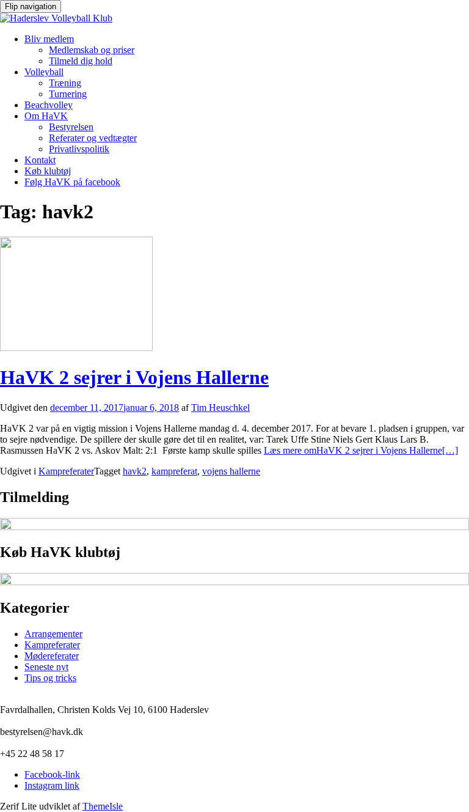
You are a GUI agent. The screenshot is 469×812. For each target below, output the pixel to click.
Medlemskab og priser (91, 50)
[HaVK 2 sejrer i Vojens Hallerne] (76, 347)
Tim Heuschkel (220, 407)
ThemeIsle (102, 806)
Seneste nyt (46, 667)
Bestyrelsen (71, 127)
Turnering (68, 94)
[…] (361, 450)
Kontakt (40, 160)
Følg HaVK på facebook (72, 182)
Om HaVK (46, 116)
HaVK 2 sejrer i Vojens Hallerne (134, 377)
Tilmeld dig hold (80, 61)
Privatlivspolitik (79, 149)
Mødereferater (51, 656)
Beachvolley (48, 105)
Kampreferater (66, 471)
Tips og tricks (50, 678)
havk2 (135, 471)
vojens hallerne (231, 471)
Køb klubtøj (47, 171)
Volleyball (44, 72)
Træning (65, 83)
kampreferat (174, 471)
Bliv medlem (49, 39)
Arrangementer (53, 634)
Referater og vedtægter (93, 138)
